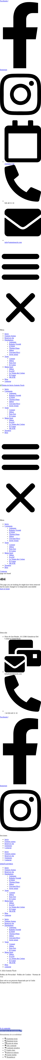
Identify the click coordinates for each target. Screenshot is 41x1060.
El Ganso (12, 365)
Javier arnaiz (13, 354)
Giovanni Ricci (14, 352)
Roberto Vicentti (15, 344)
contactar (8, 381)
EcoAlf (11, 371)
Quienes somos (10, 842)
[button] (20, 288)
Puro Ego (12, 363)
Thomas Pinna (14, 348)
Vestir (7, 357)
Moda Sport (9, 367)
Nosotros (8, 430)
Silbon (11, 350)
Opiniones (8, 846)
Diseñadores (9, 340)
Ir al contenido (5, 1028)
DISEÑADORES (6, 864)
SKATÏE (12, 377)
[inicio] (12, 385)
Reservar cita (9, 338)
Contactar (8, 848)
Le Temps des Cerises (17, 373)
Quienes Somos (10, 336)
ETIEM (12, 346)
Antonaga (12, 342)
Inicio (7, 334)
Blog (6, 379)
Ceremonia (8, 391)
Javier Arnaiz (14, 406)
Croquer (12, 359)
